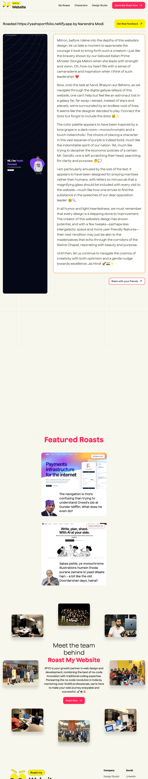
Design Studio (100, 5)
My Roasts (64, 5)
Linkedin (131, 776)
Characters (81, 5)
